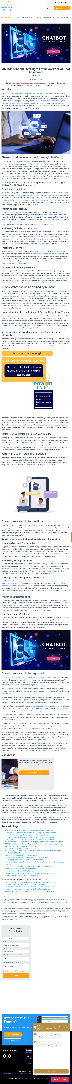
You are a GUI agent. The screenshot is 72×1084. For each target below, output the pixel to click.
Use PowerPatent (62, 8)
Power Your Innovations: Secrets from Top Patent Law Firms (26, 835)
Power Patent (7, 18)
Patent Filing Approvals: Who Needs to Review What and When (27, 889)
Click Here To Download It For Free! (23, 360)
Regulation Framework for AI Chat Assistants (20, 855)
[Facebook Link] (4, 1056)
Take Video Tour (13, 1041)
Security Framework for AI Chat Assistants (19, 871)
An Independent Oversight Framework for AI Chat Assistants (45, 18)
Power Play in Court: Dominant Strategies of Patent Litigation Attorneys (29, 839)
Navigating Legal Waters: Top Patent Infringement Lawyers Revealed (28, 830)
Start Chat (51, 1071)
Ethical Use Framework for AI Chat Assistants (20, 869)
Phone (5, 948)
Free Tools (30, 1063)
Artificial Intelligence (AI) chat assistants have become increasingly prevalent (29, 93)
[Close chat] (67, 1027)
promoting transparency (49, 215)
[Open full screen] (64, 1027)
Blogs (17, 18)
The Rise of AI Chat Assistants (15, 853)
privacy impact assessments (48, 734)
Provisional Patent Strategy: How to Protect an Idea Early (25, 884)
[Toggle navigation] (47, 7)
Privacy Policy (20, 1073)
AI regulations (10, 689)
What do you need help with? (12, 955)
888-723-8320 (32, 1059)
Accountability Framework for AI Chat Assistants (21, 875)
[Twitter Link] (9, 1056)
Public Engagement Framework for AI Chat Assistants (23, 860)
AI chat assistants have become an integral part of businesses (24, 677)
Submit (16, 975)
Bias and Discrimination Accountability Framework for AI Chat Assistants (30, 873)
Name (5, 935)
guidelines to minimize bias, (17, 554)
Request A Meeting (34, 773)
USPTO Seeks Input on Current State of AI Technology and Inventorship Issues (33, 844)
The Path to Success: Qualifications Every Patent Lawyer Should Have (29, 837)
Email (4, 941)
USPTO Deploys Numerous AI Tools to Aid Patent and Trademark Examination (32, 851)
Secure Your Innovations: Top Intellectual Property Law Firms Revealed (30, 833)
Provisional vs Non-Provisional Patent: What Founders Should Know (29, 887)
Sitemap (36, 1076)
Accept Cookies (60, 1079)
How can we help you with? (12, 962)
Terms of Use (8, 1073)
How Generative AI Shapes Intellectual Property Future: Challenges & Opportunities (34, 842)
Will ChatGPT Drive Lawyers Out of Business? (20, 846)
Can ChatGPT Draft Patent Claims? (16, 848)
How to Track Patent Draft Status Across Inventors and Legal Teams (29, 891)
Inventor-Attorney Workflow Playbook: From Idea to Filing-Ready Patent (30, 882)
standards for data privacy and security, (47, 254)
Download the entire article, (22, 83)
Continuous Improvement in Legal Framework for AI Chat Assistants (28, 866)
